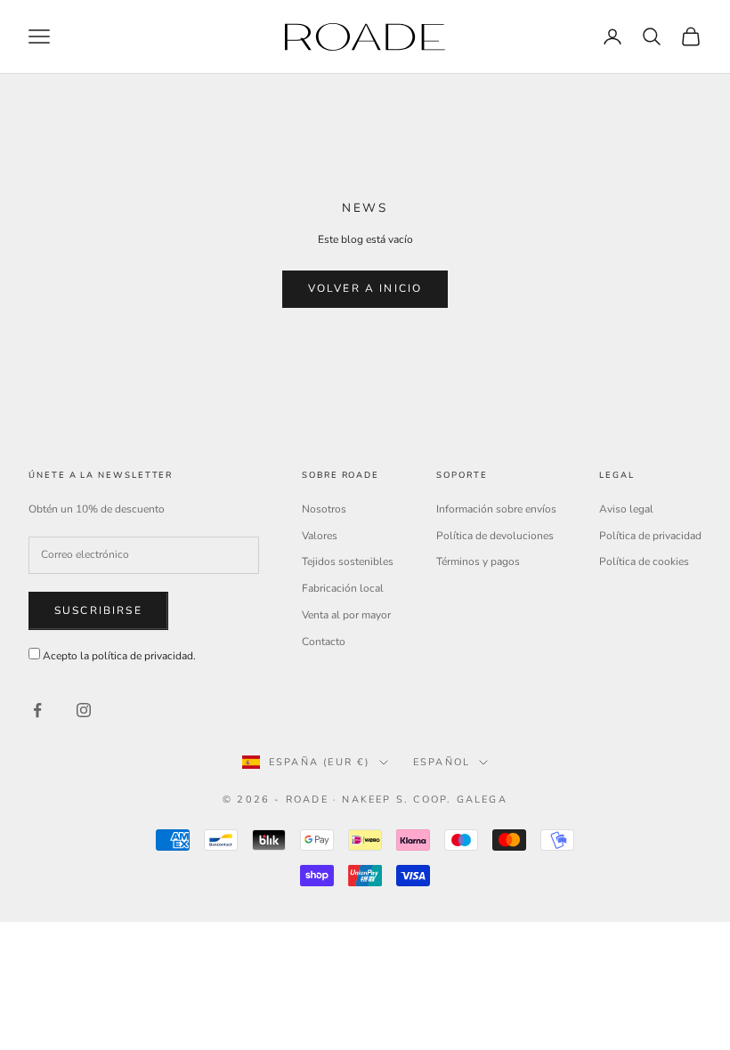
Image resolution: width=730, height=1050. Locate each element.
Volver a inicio (365, 288)
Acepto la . (119, 656)
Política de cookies (644, 561)
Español (441, 762)
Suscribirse (98, 610)
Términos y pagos (478, 561)
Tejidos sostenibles (347, 561)
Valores (319, 536)
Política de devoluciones (495, 536)
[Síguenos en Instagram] (84, 710)
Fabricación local (343, 588)
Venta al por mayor (346, 615)
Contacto (323, 641)
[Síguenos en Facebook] (37, 710)
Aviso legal (626, 509)
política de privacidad (142, 656)
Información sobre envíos (496, 509)
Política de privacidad (650, 536)
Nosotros (324, 509)
